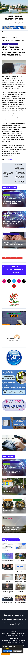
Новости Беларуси (8, 480)
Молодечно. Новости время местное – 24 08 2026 (12, 223)
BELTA (5, 518)
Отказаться (18, 651)
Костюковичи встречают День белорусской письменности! (10, 491)
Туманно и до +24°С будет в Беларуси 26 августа (11, 528)
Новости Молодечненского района (9, 44)
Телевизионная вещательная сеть (14, 17)
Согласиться (7, 651)
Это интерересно (17, 499)
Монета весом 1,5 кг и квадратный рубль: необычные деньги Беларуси (9, 511)
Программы (6, 195)
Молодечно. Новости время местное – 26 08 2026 (12, 202)
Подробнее (6, 648)
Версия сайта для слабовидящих (13, 258)
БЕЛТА (10, 159)
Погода (9, 518)
